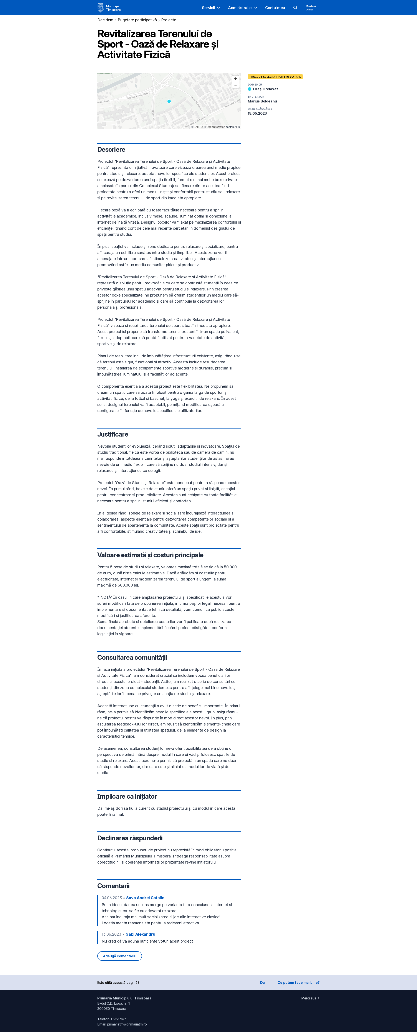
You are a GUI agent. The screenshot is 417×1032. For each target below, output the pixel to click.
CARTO (198, 127)
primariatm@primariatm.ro (127, 1024)
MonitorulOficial (311, 8)
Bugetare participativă (137, 20)
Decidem (105, 20)
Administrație (240, 7)
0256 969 (118, 1019)
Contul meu (275, 7)
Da (262, 982)
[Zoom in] (235, 79)
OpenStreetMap (216, 127)
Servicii (208, 7)
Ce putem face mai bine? (299, 982)
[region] (169, 101)
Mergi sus (308, 998)
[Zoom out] (235, 85)
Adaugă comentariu (119, 956)
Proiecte (168, 20)
